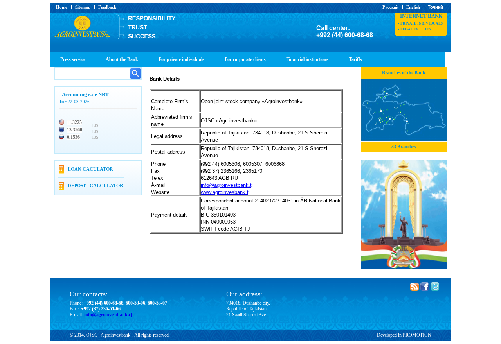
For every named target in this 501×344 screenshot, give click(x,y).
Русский (390, 7)
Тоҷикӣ (435, 7)
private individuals (421, 23)
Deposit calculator (95, 185)
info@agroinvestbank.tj (107, 314)
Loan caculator (90, 169)
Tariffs (355, 59)
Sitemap (82, 7)
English (413, 7)
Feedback (107, 7)
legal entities (415, 29)
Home (61, 7)
